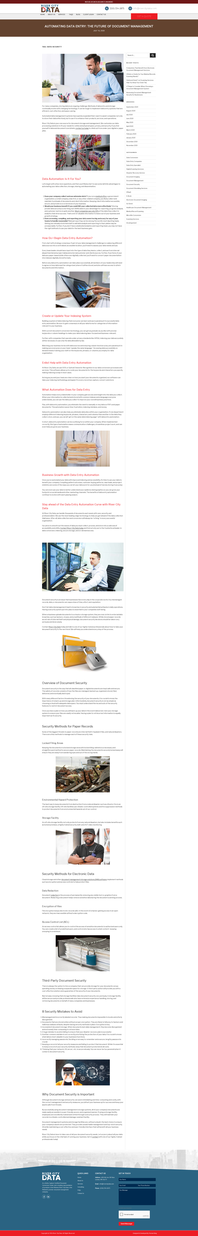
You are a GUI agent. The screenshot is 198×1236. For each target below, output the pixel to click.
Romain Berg (153, 1233)
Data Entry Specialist (133, 165)
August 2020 (130, 111)
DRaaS (128, 192)
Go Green (129, 203)
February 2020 (131, 134)
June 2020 (129, 118)
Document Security (133, 184)
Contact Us (101, 14)
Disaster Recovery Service (135, 173)
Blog (78, 14)
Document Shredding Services (136, 188)
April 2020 (129, 126)
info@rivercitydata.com (145, 8)
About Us (51, 14)
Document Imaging (133, 177)
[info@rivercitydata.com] (130, 8)
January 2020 (130, 138)
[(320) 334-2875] (107, 8)
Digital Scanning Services (135, 169)
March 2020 (130, 130)
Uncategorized (131, 223)
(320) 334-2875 (117, 8)
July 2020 (129, 115)
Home (42, 14)
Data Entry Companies (134, 161)
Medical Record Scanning (135, 211)
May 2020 (129, 122)
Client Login (88, 14)
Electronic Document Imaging (136, 200)
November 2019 (131, 145)
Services (61, 14)
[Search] (153, 55)
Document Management (134, 180)
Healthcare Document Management (138, 207)
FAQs (71, 14)
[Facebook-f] (44, 1196)
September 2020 (132, 107)
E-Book (128, 196)
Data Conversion (132, 157)
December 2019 (131, 141)
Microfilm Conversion (133, 215)
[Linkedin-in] (48, 1196)
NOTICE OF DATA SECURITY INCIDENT (99, 2)
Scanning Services (132, 219)
